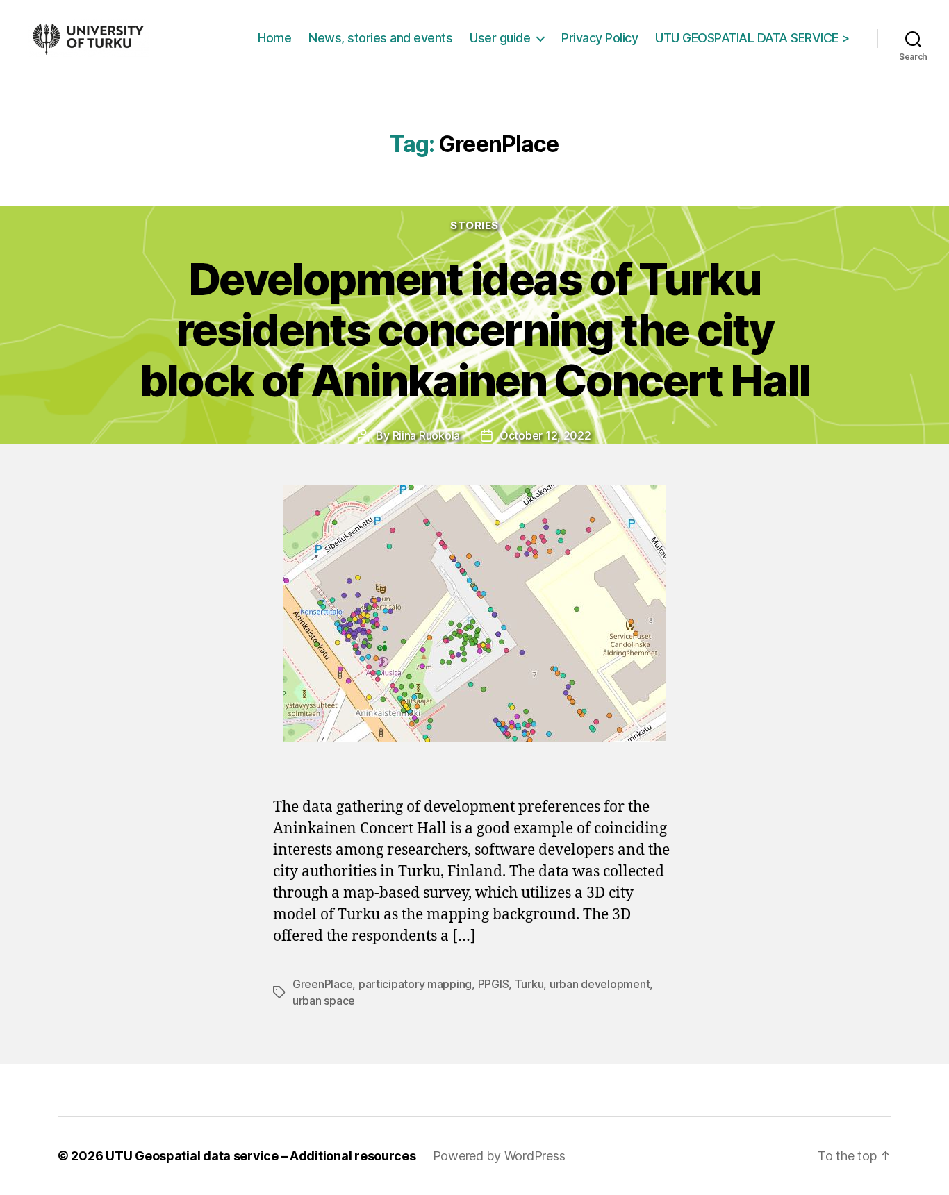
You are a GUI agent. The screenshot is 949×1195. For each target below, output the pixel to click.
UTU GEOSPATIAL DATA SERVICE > (752, 38)
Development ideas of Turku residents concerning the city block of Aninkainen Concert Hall (475, 329)
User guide (500, 38)
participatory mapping (415, 984)
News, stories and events (380, 38)
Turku (529, 984)
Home (274, 38)
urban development (600, 984)
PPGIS (493, 984)
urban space (323, 1001)
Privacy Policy (599, 38)
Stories (474, 225)
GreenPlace (322, 984)
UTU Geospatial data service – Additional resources (261, 1155)
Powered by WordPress (499, 1155)
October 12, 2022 (545, 435)
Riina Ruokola (427, 435)
